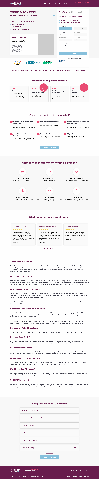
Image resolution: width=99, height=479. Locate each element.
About (72, 470)
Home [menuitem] (45, 3)
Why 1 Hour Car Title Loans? (44, 70)
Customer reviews (79, 70)
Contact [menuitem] (65, 3)
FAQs (81, 470)
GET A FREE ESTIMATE (49, 147)
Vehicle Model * (63, 37)
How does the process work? (20, 70)
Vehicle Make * (78, 32)
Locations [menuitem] (58, 3)
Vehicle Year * (62, 32)
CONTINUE (73, 53)
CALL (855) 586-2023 (81, 2)
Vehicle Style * (78, 37)
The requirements (63, 70)
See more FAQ (49, 453)
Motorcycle (80, 28)
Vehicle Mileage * (63, 45)
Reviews (86, 470)
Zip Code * (77, 45)
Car (66, 28)
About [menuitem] (51, 3)
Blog (77, 470)
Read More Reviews (49, 249)
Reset (60, 49)
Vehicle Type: (62, 26)
